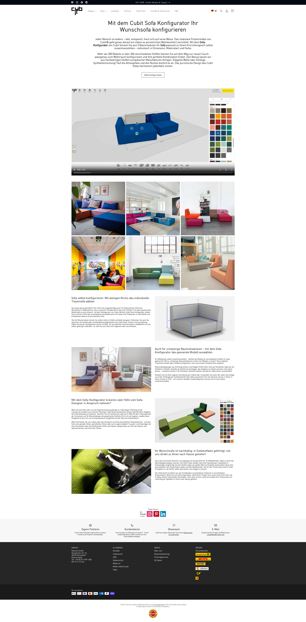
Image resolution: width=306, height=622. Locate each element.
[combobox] (214, 11)
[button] (91, 11)
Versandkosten (159, 604)
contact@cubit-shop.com (215, 534)
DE (216, 11)
